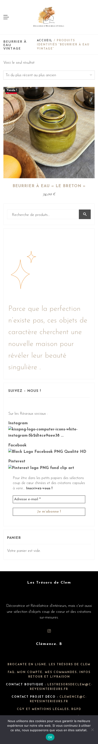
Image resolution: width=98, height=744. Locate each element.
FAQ (11, 672)
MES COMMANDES (61, 672)
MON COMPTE (29, 672)
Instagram (18, 423)
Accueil (44, 40)
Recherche (85, 214)
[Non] (92, 729)
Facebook (17, 445)
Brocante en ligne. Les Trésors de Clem (49, 664)
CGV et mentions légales (43, 709)
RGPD (76, 709)
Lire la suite (49, 160)
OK (50, 737)
